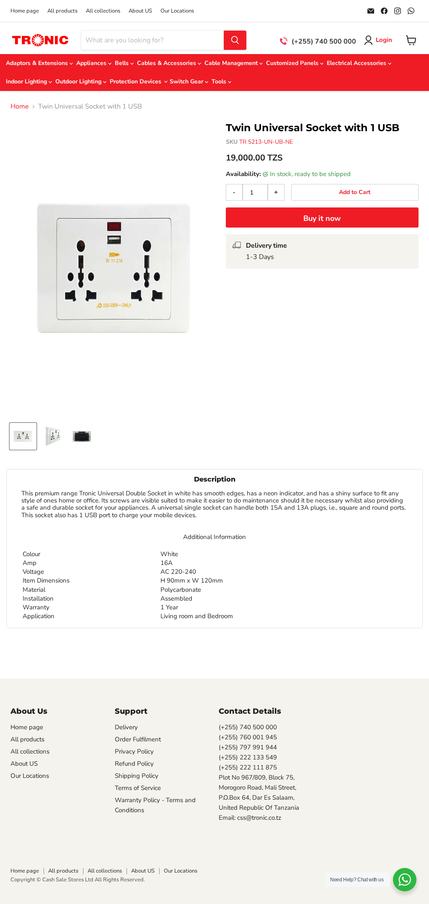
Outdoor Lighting (79, 81)
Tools (220, 81)
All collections (103, 11)
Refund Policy (134, 763)
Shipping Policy (136, 776)
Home (19, 106)
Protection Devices (136, 81)
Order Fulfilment (138, 739)
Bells (122, 63)
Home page (24, 11)
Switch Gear (187, 81)
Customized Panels (293, 63)
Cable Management (231, 63)
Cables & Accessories (167, 63)
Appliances (92, 63)
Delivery (126, 727)
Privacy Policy (134, 751)
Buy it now (322, 218)
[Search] (235, 40)
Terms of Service (138, 788)
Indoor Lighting (27, 81)
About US (140, 11)
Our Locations (177, 11)
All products (62, 11)
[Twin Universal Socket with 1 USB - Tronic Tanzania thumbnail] (23, 436)
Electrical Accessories (357, 63)
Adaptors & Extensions (38, 63)
